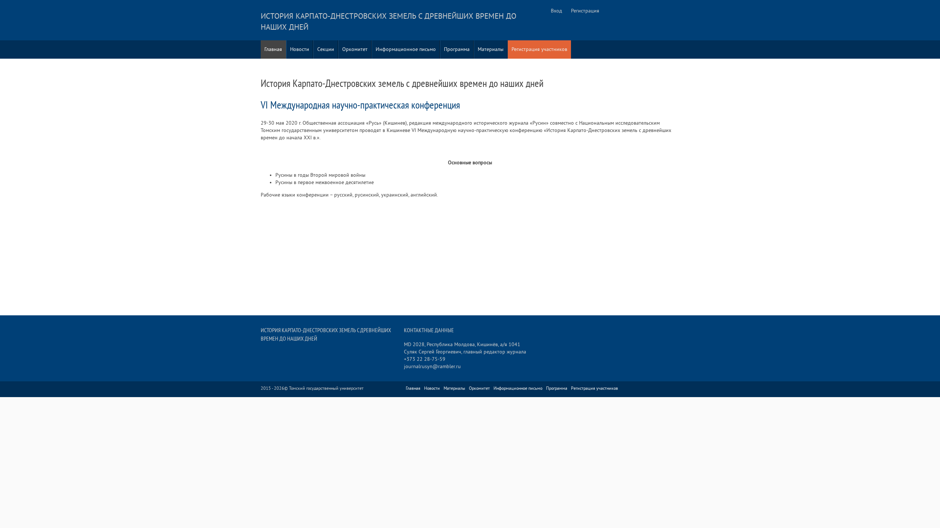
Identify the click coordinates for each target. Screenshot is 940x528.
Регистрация (585, 11)
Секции (325, 49)
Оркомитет (355, 49)
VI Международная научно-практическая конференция (360, 105)
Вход (556, 11)
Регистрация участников (539, 49)
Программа (457, 49)
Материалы (490, 49)
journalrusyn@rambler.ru (432, 366)
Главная (273, 49)
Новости (299, 49)
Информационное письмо (406, 49)
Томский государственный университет (326, 388)
